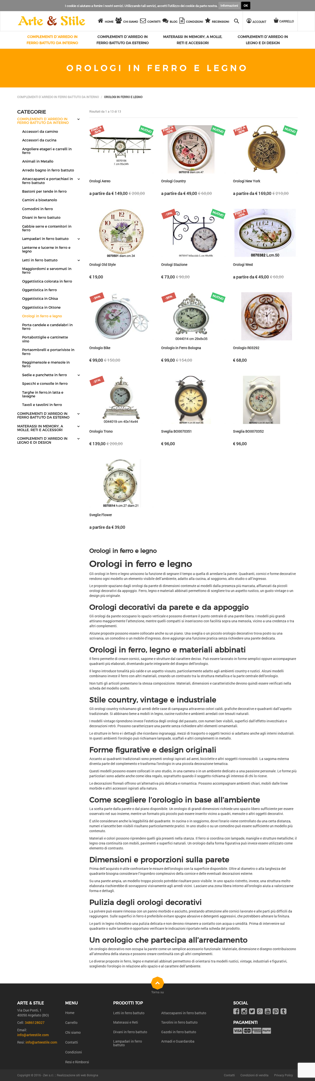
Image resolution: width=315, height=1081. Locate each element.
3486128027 (35, 1022)
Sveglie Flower (100, 514)
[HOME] (101, 21)
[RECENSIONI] (208, 21)
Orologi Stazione (174, 264)
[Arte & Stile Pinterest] (276, 1011)
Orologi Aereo (99, 181)
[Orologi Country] (193, 149)
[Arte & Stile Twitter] (252, 1011)
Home (69, 1012)
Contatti (71, 1042)
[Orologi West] (265, 233)
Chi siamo (73, 1032)
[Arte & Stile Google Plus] (260, 1011)
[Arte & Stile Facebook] (236, 1011)
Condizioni (73, 1052)
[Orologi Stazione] (193, 233)
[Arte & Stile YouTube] (268, 1011)
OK (246, 5)
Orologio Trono (101, 431)
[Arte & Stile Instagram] (244, 1011)
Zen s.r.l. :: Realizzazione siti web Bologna (70, 1075)
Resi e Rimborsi (77, 1062)
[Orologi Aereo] (121, 149)
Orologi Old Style (102, 264)
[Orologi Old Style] (121, 233)
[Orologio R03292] (265, 316)
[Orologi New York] (265, 149)
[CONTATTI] (143, 21)
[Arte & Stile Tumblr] (283, 1011)
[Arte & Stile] (51, 21)
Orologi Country (173, 181)
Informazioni (229, 5)
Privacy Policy (283, 1075)
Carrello (71, 1022)
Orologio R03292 (246, 347)
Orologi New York (246, 181)
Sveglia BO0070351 (176, 431)
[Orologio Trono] (121, 400)
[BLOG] (166, 21)
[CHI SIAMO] (119, 21)
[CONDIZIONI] (182, 21)
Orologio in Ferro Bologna (181, 347)
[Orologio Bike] (121, 316)
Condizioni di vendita (254, 1075)
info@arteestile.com (33, 1034)
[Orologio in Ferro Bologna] (193, 316)
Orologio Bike (99, 347)
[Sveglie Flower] (121, 483)
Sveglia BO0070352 (248, 431)
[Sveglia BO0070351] (193, 400)
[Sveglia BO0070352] (265, 400)
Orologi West (243, 264)
